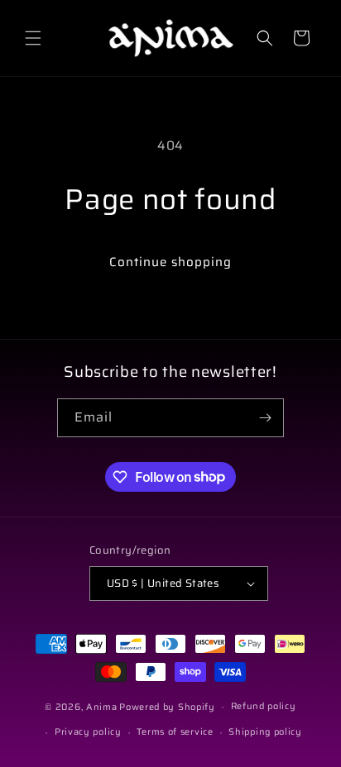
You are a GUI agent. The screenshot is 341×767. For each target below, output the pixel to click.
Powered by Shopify (167, 707)
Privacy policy (88, 732)
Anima (102, 707)
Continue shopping (170, 262)
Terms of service (175, 732)
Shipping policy (265, 732)
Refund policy (263, 706)
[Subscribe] (265, 417)
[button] (33, 38)
